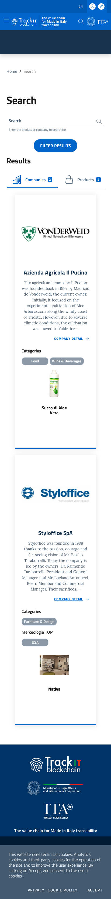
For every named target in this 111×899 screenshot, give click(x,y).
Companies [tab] (38, 179)
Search (15, 120)
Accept (95, 890)
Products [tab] (88, 179)
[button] (81, 21)
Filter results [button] (55, 145)
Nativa (54, 689)
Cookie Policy (63, 890)
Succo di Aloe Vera (54, 410)
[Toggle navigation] (6, 21)
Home (11, 71)
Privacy (36, 890)
